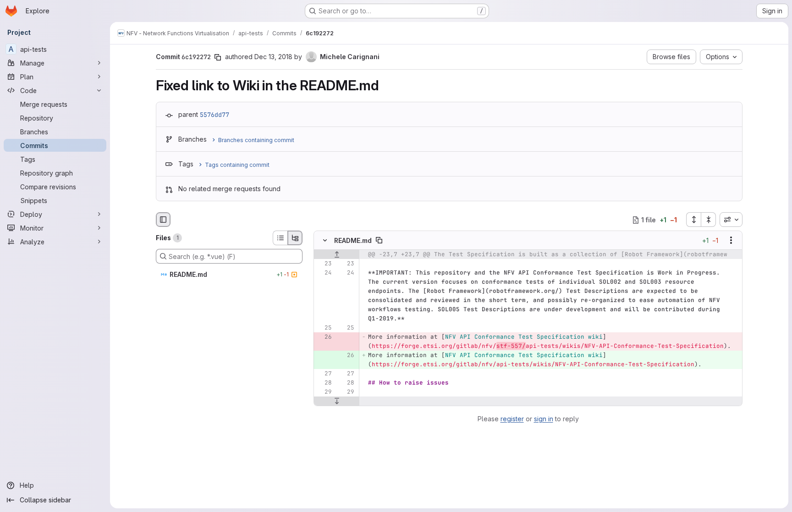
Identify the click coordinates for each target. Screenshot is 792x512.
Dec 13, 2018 (273, 57)
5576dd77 (214, 114)
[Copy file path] (379, 240)
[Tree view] (295, 238)
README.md (353, 240)
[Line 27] (324, 374)
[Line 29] (324, 392)
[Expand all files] (693, 219)
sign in (543, 419)
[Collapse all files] (708, 219)
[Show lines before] (336, 254)
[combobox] (731, 219)
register (512, 419)
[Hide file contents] (324, 240)
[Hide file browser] (163, 219)
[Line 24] (324, 273)
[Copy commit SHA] (217, 57)
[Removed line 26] (324, 337)
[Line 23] (324, 264)
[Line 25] (324, 328)
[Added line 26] (346, 355)
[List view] (280, 238)
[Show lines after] (336, 401)
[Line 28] (324, 383)
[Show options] (731, 240)
